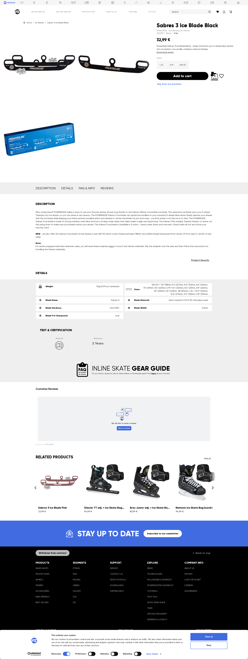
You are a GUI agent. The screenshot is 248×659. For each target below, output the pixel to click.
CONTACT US (116, 574)
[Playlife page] (124, 2)
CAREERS (188, 585)
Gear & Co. (111, 12)
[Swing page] (22, 2)
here (111, 246)
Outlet (152, 12)
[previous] (35, 487)
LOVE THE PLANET (192, 579)
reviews (107, 188)
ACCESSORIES (42, 591)
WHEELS (39, 579)
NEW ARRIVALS (42, 596)
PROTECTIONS (42, 574)
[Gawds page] (199, 2)
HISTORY (188, 574)
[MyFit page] (86, 2)
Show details (152, 654)
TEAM (149, 608)
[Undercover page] (60, 2)
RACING (76, 579)
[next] (213, 487)
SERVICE (114, 568)
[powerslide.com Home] (17, 11)
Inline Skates (38, 12)
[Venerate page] (160, 2)
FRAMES (39, 585)
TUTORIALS (152, 591)
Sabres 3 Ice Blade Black (58, 23)
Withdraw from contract (52, 553)
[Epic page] (148, 2)
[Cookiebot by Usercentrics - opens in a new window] (34, 654)
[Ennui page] (99, 2)
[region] (76, 102)
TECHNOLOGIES (154, 574)
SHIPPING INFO (117, 591)
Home (29, 23)
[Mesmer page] (225, 2)
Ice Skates (39, 23)
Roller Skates (63, 12)
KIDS (75, 574)
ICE (74, 602)
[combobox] (189, 11)
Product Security (200, 260)
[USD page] (34, 2)
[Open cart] (230, 11)
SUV (75, 596)
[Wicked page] (73, 2)
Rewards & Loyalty (157, 619)
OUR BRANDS (190, 591)
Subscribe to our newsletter (162, 533)
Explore (133, 12)
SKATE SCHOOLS (118, 579)
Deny (209, 645)
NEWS (150, 568)
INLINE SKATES (42, 568)
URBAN (76, 585)
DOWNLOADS (116, 585)
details (67, 188)
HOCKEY (77, 591)
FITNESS (76, 568)
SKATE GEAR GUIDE (156, 602)
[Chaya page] (47, 2)
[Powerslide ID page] (172, 2)
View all (207, 458)
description (46, 188)
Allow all (209, 637)
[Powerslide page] (9, 2)
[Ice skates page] (186, 2)
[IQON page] (212, 2)
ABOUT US (189, 568)
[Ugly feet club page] (136, 2)
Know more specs (165, 52)
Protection (88, 12)
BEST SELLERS (42, 602)
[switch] (91, 654)
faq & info (87, 188)
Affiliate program (156, 614)
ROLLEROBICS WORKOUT (159, 579)
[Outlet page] (238, 2)
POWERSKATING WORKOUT (160, 585)
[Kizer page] (112, 2)
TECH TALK (152, 596)
